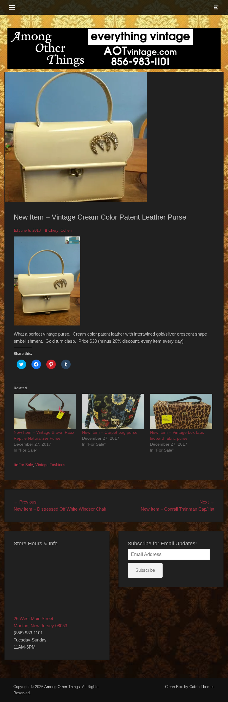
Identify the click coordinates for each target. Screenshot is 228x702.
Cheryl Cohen (60, 230)
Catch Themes (202, 686)
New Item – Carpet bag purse (109, 432)
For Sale (25, 465)
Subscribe (145, 570)
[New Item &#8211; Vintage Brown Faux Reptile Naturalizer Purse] (45, 411)
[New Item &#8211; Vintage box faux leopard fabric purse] (181, 411)
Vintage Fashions (50, 465)
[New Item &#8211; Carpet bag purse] (113, 411)
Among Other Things (62, 686)
